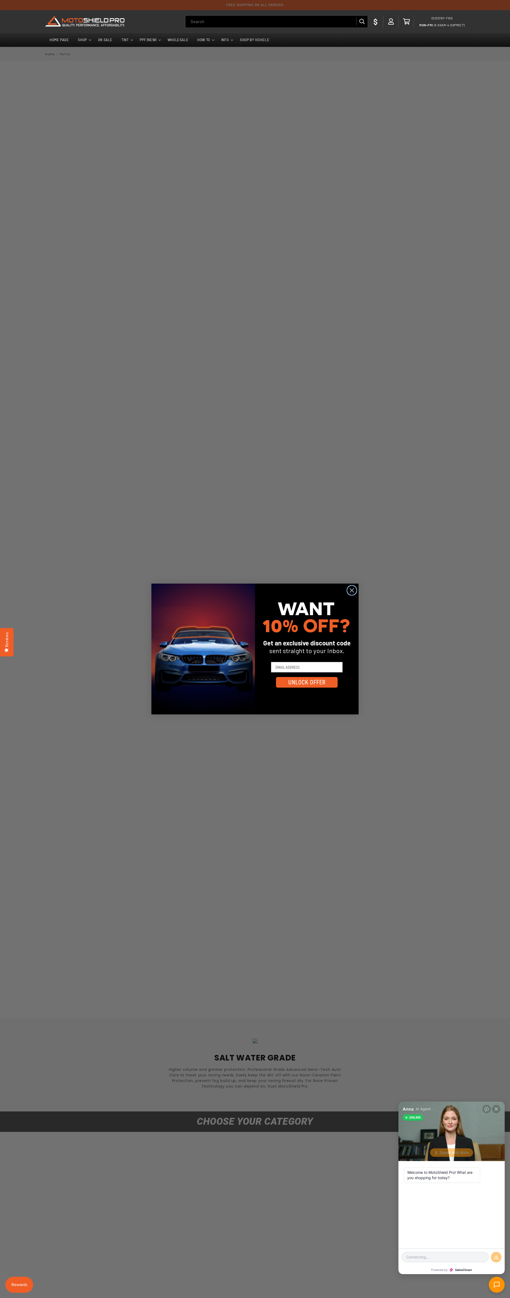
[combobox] (276, 22)
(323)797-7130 (442, 18)
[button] (406, 21)
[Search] (362, 21)
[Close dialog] (351, 590)
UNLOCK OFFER (307, 682)
